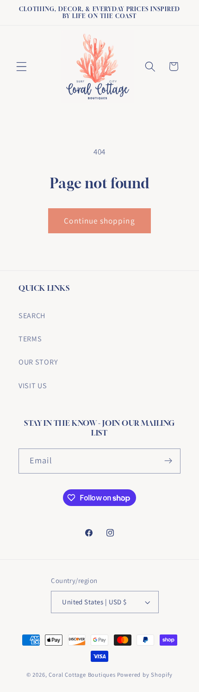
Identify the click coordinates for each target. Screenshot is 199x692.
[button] (21, 66)
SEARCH (32, 315)
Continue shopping (99, 220)
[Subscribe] (168, 461)
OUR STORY (38, 362)
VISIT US (33, 386)
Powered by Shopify (145, 675)
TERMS (30, 339)
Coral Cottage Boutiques (82, 675)
